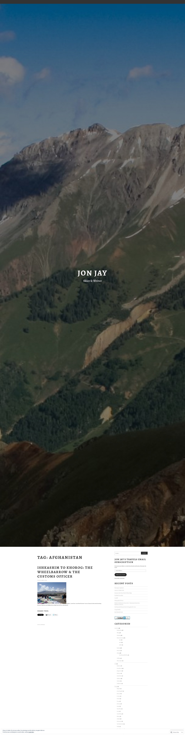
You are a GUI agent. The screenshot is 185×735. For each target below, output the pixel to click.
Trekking (119, 658)
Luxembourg (119, 713)
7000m (120, 645)
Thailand (118, 681)
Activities (116, 628)
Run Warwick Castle (119, 612)
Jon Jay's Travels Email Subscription (130, 561)
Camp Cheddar (118, 609)
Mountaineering (120, 637)
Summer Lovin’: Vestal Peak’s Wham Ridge (123, 593)
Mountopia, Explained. (119, 587)
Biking (118, 632)
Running (119, 650)
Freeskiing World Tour (123, 655)
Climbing (119, 635)
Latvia (118, 711)
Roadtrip (118, 648)
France (118, 701)
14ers (120, 642)
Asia (115, 663)
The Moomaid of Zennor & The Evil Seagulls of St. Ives (125, 607)
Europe (116, 686)
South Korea (119, 676)
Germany (119, 703)
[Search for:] (131, 553)
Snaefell (116, 598)
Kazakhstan (119, 668)
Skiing (118, 653)
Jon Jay (92, 273)
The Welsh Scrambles (119, 595)
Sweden (118, 718)
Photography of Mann (119, 600)
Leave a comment (41, 624)
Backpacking (119, 630)
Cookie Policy (31, 732)
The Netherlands (120, 724)
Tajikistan (119, 678)
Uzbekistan (119, 683)
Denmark (119, 693)
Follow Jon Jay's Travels (120, 574)
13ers (120, 640)
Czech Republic (120, 691)
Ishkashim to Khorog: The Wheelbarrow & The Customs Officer (65, 572)
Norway (118, 716)
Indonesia (119, 665)
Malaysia (119, 673)
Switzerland (119, 721)
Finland (118, 698)
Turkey (118, 726)
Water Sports (119, 660)
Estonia (118, 696)
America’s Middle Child (119, 590)
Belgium (118, 688)
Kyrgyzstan (119, 670)
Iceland (118, 706)
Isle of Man (119, 708)
